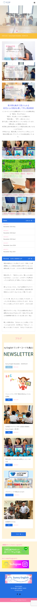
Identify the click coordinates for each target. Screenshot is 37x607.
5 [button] (21, 31)
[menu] (34, 2)
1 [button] (15, 31)
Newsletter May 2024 (9, 251)
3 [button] (18, 31)
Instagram (20, 594)
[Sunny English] (16, 2)
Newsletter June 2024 (9, 245)
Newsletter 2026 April (9, 233)
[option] (18, 19)
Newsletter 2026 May (9, 226)
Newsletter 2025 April (9, 239)
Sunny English (15, 600)
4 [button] (20, 31)
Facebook (17, 594)
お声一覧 (30, 258)
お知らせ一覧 (29, 220)
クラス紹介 (18, 24)
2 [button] (16, 31)
